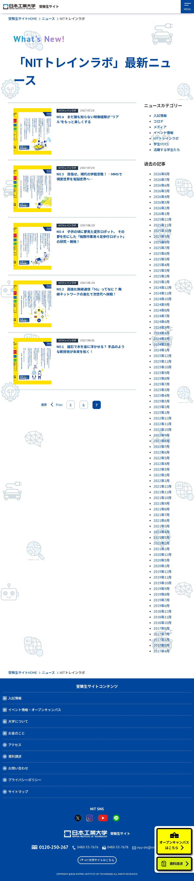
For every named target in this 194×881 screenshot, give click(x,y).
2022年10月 (163, 429)
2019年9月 (162, 589)
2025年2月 (162, 276)
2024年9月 (162, 305)
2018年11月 (163, 617)
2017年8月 (162, 628)
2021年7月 (162, 515)
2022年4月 (162, 464)
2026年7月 (162, 180)
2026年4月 (162, 197)
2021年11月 (163, 492)
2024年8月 (162, 310)
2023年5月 (162, 390)
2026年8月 (162, 174)
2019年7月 (162, 600)
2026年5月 (162, 191)
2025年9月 (162, 236)
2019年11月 (163, 577)
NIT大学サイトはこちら (99, 860)
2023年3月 (162, 401)
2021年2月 (162, 543)
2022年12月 (163, 418)
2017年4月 (162, 651)
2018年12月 (163, 611)
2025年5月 (162, 259)
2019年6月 (162, 606)
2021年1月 (162, 549)
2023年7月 (162, 384)
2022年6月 (162, 452)
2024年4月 (162, 333)
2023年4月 (162, 395)
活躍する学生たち (167, 150)
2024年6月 (162, 322)
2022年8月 (162, 441)
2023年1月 (162, 412)
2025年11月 (163, 225)
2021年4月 (162, 532)
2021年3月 (162, 537)
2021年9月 (162, 503)
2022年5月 (162, 458)
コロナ (158, 121)
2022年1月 (162, 481)
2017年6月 (162, 640)
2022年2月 (162, 475)
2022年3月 (162, 469)
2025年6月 (162, 253)
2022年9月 (162, 435)
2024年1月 (162, 350)
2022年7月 (162, 447)
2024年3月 (162, 339)
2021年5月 (162, 526)
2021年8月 (162, 509)
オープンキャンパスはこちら (174, 845)
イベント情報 (163, 133)
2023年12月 (163, 356)
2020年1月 (162, 566)
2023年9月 (162, 373)
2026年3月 (162, 202)
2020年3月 (162, 560)
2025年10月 (163, 231)
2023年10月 (163, 367)
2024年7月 (162, 316)
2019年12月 (163, 572)
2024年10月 (163, 299)
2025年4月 (162, 265)
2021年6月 (162, 520)
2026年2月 (162, 208)
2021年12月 (163, 486)
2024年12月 (163, 287)
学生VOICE (161, 144)
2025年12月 (163, 219)
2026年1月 (162, 214)
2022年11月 (163, 424)
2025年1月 (162, 282)
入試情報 (160, 116)
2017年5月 (162, 645)
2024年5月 (162, 327)
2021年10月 (163, 498)
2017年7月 (162, 634)
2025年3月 (162, 270)
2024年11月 (163, 293)
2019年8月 (162, 594)
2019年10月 (163, 583)
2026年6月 (162, 185)
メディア (160, 127)
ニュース (48, 19)
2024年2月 (162, 344)
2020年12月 (163, 554)
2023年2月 (162, 407)
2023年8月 (162, 378)
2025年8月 (162, 242)
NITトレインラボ (166, 138)
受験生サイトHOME (22, 19)
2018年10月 (163, 623)
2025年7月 (162, 248)
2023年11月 (163, 361)
